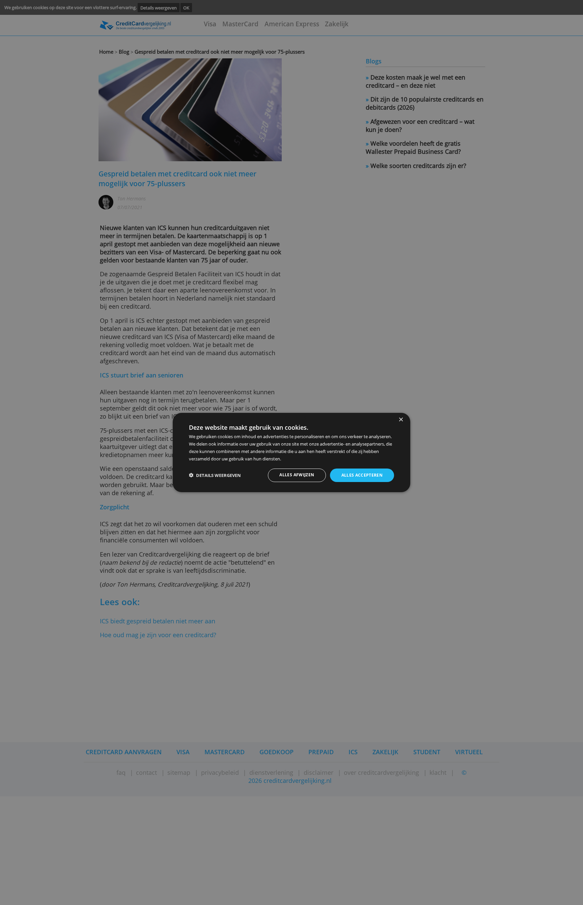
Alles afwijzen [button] (296, 475)
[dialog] (291, 452)
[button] (215, 475)
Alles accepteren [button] (362, 475)
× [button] (400, 420)
